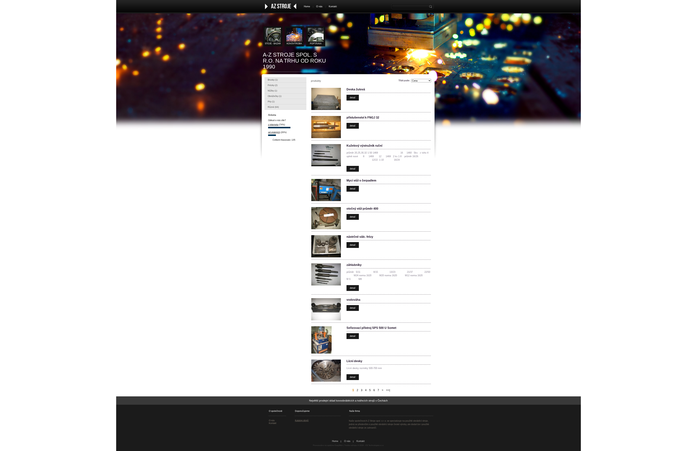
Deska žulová (356, 89)
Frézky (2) (273, 85)
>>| (388, 390)
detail (352, 97)
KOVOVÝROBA (294, 43)
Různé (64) (273, 107)
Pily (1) (271, 101)
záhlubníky (354, 264)
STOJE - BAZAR (273, 43)
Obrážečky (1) (275, 96)
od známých (274, 132)
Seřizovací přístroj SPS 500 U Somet (371, 327)
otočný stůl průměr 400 (362, 208)
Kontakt (333, 6)
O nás (319, 6)
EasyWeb (339, 445)
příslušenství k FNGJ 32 (363, 117)
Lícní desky (354, 361)
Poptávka (315, 43)
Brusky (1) (273, 80)
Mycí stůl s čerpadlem (361, 180)
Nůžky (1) (272, 90)
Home (307, 6)
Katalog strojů (302, 420)
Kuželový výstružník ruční (364, 145)
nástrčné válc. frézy (360, 236)
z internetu (273, 124)
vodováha (353, 299)
